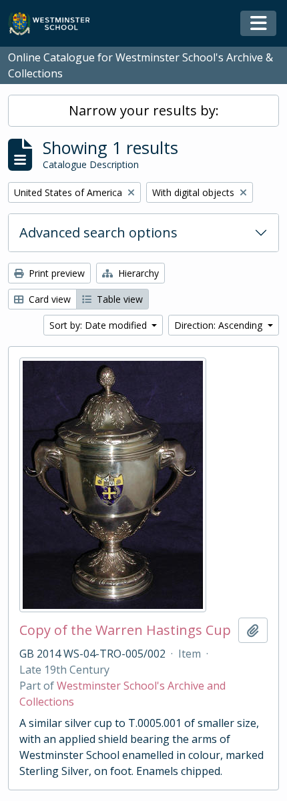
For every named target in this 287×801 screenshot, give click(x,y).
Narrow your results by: (144, 110)
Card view (48, 299)
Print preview (55, 273)
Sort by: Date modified (99, 325)
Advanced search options (98, 232)
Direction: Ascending (219, 325)
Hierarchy (137, 273)
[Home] (55, 24)
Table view (118, 299)
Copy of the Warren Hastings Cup (125, 630)
